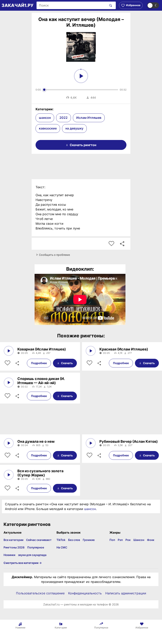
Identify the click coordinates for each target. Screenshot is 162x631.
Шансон (138, 540)
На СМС (62, 547)
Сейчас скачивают (39, 540)
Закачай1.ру (17, 5)
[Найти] (109, 5)
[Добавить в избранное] (111, 243)
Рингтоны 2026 (14, 547)
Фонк (150, 540)
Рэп (120, 540)
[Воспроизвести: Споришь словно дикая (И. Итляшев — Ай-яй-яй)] (8, 382)
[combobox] (71, 5)
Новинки (9, 555)
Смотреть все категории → (23, 562)
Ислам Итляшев (88, 118)
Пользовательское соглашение (40, 593)
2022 (63, 118)
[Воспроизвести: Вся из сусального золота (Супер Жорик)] (8, 474)
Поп (112, 540)
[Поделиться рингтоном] (122, 243)
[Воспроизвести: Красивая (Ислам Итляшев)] (90, 350)
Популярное (35, 547)
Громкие (89, 540)
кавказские (48, 128)
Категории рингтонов (27, 524)
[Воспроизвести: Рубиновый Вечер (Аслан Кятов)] (90, 443)
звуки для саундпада (32, 555)
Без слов (74, 540)
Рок (128, 540)
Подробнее (39, 363)
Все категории (13, 540)
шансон (45, 118)
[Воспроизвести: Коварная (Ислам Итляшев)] (8, 350)
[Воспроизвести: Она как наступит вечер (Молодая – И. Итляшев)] (81, 76)
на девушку (74, 128)
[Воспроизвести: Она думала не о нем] (8, 443)
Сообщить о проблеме (54, 254)
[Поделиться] (17, 363)
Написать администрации (125, 593)
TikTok (61, 540)
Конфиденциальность (85, 593)
